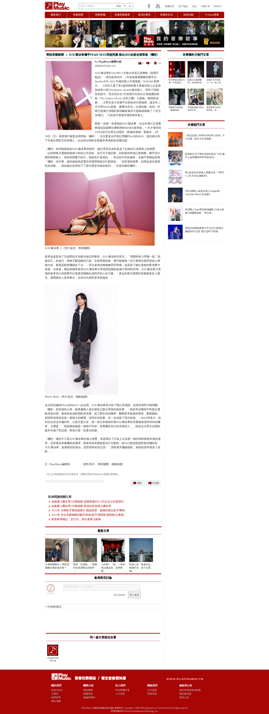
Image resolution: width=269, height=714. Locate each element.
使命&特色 (57, 690)
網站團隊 (88, 690)
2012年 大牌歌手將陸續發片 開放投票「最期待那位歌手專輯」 (89, 510)
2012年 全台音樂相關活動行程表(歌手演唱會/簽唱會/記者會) (87, 514)
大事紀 (54, 693)
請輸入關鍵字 (87, 6)
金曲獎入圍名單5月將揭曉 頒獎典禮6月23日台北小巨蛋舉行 (87, 501)
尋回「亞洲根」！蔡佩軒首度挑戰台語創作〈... (85, 567)
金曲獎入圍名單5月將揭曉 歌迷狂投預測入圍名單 (81, 506)
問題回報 (152, 693)
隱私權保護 (185, 693)
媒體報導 (56, 697)
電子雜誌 (183, 6)
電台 (194, 6)
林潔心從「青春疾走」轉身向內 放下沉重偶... (141, 567)
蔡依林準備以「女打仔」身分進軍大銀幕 (76, 519)
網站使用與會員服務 (190, 690)
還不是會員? (120, 595)
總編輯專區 (89, 697)
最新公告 (184, 697)
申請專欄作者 (122, 690)
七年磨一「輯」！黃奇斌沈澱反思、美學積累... (113, 567)
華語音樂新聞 (55, 54)
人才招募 (120, 693)
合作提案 (152, 690)
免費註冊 (205, 6)
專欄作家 (169, 6)
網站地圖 (56, 701)
